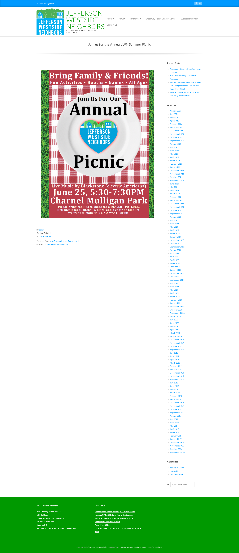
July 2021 (174, 283)
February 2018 (176, 396)
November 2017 (177, 406)
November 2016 (177, 446)
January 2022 (175, 270)
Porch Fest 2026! (177, 89)
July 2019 (174, 353)
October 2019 (176, 346)
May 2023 (174, 227)
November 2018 (177, 376)
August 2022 (175, 250)
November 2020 (177, 306)
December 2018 (177, 373)
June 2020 (174, 323)
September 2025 (177, 140)
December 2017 (177, 402)
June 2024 (174, 184)
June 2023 (174, 223)
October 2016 (176, 449)
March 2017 (175, 432)
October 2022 (176, 243)
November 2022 (177, 240)
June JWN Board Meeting (57, 244)
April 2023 (174, 230)
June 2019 (174, 356)
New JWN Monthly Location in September (114, 515)
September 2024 (177, 180)
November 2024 (177, 174)
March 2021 (175, 296)
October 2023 (176, 210)
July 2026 (174, 114)
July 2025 (174, 147)
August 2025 (175, 144)
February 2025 (176, 164)
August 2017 (175, 416)
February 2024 (176, 197)
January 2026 (175, 127)
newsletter (175, 471)
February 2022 (176, 266)
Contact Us (112, 24)
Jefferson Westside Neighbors (85, 19)
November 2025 (177, 134)
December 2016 (177, 442)
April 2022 (174, 260)
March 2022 (175, 263)
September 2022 (177, 247)
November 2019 (177, 343)
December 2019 (177, 339)
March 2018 (175, 392)
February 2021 (176, 300)
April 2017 (174, 429)
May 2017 (174, 426)
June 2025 (174, 150)
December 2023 (177, 203)
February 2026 (176, 124)
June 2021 (174, 286)
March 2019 (175, 363)
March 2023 (175, 233)
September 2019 (177, 349)
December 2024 (177, 170)
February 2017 (176, 436)
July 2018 (174, 383)
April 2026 (174, 121)
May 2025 (174, 154)
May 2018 (174, 389)
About (109, 18)
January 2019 (175, 369)
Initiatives (134, 18)
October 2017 (176, 409)
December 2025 (177, 130)
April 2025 (174, 157)
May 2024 (174, 187)
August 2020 (175, 316)
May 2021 (174, 290)
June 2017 (174, 422)
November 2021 (177, 273)
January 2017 (175, 439)
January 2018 (175, 399)
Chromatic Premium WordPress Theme (133, 547)
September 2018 (177, 379)
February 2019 (176, 366)
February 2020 (176, 336)
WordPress (158, 547)
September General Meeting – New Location (115, 511)
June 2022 (174, 253)
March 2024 (175, 193)
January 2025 (175, 167)
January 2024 (175, 200)
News (121, 18)
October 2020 (176, 310)
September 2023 (177, 213)
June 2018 (174, 386)
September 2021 (177, 280)
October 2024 (176, 177)
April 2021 (174, 293)
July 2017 (174, 419)
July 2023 (174, 220)
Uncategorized (45, 236)
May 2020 (174, 326)
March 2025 (175, 160)
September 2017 (177, 412)
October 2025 (176, 137)
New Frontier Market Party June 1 (64, 241)
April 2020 (174, 329)
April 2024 (174, 190)
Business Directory (189, 18)
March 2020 (175, 333)
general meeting (177, 467)
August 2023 (175, 217)
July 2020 (174, 320)
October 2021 (176, 276)
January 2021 (175, 303)
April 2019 (174, 359)
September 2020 (177, 313)
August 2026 (175, 111)
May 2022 (174, 256)
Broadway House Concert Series (160, 18)
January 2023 (175, 237)
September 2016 (177, 452)
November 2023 (177, 207)
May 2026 (174, 117)
